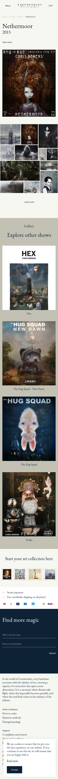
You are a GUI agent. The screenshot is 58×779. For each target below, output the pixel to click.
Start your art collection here (29, 558)
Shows (20, 16)
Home (4, 16)
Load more (29, 202)
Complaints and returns (14, 734)
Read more (12, 760)
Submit (52, 653)
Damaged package (11, 721)
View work (7, 42)
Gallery (12, 16)
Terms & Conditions (13, 738)
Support (6, 730)
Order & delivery (10, 709)
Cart (51, 5)
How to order (9, 713)
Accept (14, 770)
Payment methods (11, 717)
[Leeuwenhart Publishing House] (30, 5)
